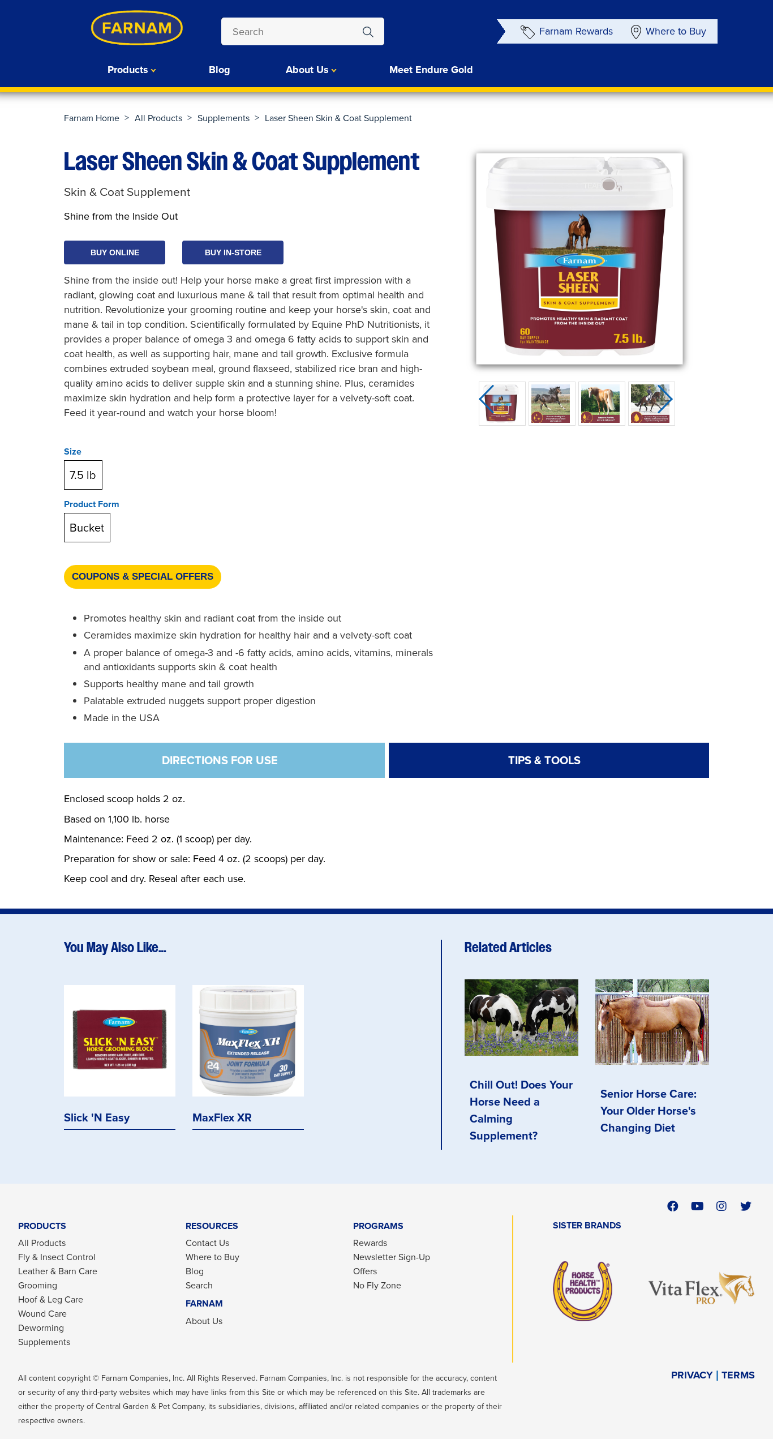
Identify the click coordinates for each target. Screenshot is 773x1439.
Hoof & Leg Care (50, 1299)
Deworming (41, 1327)
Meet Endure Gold (431, 69)
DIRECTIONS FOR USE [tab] (220, 760)
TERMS (738, 1375)
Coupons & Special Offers (142, 576)
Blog (219, 69)
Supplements (223, 118)
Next (669, 403)
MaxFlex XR (222, 1117)
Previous (490, 403)
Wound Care (42, 1313)
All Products (158, 118)
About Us (204, 1320)
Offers (365, 1271)
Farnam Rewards (576, 31)
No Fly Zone (377, 1285)
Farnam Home (91, 118)
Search (199, 1285)
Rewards (370, 1242)
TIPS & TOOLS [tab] (544, 760)
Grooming (37, 1285)
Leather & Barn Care (57, 1271)
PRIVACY (692, 1375)
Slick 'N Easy (97, 1117)
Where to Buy (676, 31)
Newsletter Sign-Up (391, 1257)
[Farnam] (115, 28)
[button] (114, 252)
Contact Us (207, 1242)
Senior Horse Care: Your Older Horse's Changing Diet (648, 1110)
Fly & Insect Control (57, 1257)
